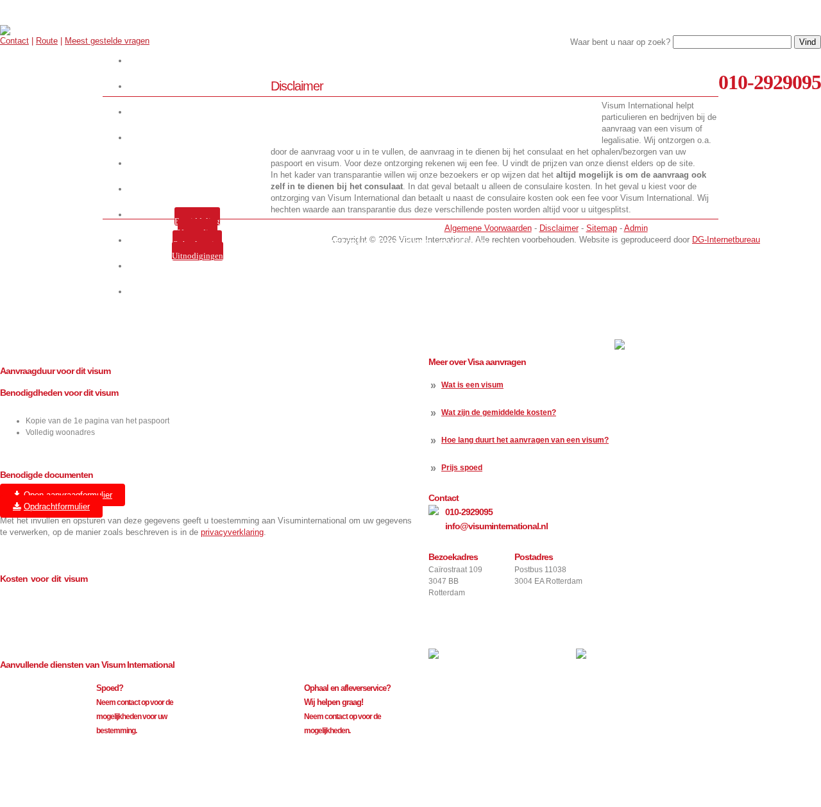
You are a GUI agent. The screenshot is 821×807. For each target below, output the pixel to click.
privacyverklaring (232, 532)
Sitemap (601, 228)
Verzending (197, 232)
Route (47, 41)
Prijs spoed (461, 467)
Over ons (199, 112)
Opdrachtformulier (57, 506)
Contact (14, 41)
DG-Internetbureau (726, 239)
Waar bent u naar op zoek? (620, 42)
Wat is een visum (472, 384)
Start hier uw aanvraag (199, 60)
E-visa (199, 163)
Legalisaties (200, 189)
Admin (636, 228)
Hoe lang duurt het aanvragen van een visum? (525, 440)
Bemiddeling (197, 221)
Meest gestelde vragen (107, 41)
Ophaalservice (197, 244)
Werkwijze (200, 86)
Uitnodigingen (197, 255)
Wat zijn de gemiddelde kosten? (498, 412)
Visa (199, 137)
